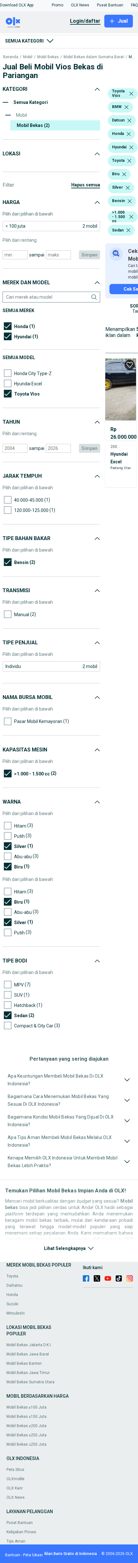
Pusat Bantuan (19, 1522)
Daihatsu (14, 1285)
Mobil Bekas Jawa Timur (28, 1373)
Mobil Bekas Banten (24, 1363)
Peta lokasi (33, 1555)
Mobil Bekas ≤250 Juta (26, 1435)
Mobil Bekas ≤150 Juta (26, 1416)
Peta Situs (15, 1469)
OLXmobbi (15, 1479)
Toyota (12, 1276)
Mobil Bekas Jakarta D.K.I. (29, 1345)
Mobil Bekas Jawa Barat (27, 1354)
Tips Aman (15, 1541)
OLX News (15, 1497)
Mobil (27, 57)
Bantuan (12, 1555)
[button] (16, 5)
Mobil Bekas (48, 57)
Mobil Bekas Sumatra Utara (30, 1382)
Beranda (10, 57)
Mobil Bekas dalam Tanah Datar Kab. (132, 57)
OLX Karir (14, 1488)
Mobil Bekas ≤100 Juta (26, 1407)
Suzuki (12, 1304)
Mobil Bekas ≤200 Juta (26, 1426)
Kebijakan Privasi (21, 1532)
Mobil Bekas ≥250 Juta (26, 1444)
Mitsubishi (15, 1313)
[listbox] (131, 93)
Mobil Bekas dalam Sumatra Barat (94, 57)
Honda (12, 1294)
